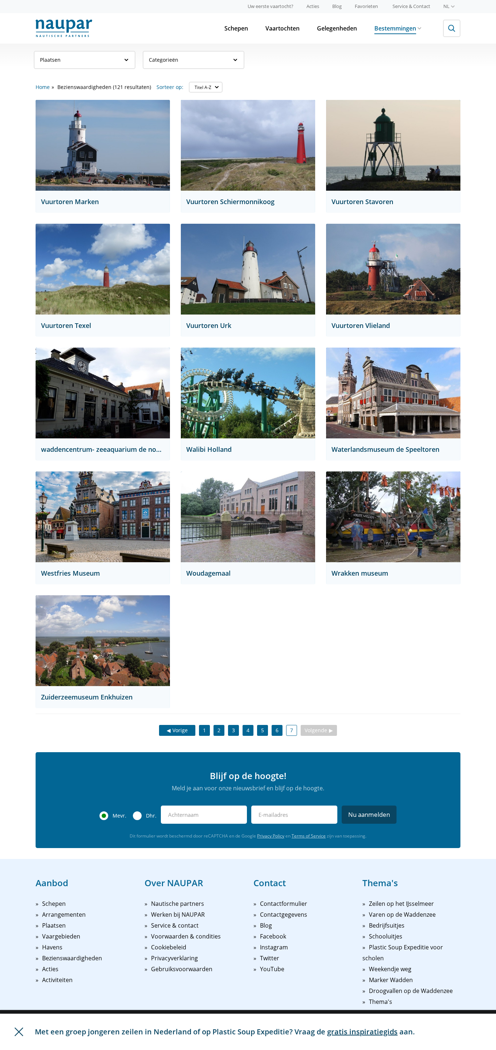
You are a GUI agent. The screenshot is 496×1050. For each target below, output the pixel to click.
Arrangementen (64, 915)
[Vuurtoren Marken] (103, 145)
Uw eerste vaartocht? (270, 6)
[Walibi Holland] (248, 393)
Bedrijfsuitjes (386, 925)
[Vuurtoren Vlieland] (393, 269)
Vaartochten (282, 28)
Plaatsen (50, 59)
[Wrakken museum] (393, 516)
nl (446, 6)
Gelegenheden (337, 28)
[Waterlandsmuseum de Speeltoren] (393, 393)
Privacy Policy (270, 836)
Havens (52, 947)
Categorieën (163, 59)
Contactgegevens (283, 915)
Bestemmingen (395, 28)
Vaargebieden (61, 936)
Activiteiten (57, 980)
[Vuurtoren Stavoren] (393, 145)
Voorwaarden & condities (186, 936)
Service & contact (175, 925)
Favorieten (366, 6)
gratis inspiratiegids (362, 1032)
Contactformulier (283, 904)
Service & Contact (411, 6)
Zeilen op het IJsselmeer (401, 904)
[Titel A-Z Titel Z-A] (206, 87)
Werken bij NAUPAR (178, 915)
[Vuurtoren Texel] (103, 269)
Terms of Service (309, 836)
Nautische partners (177, 904)
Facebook (273, 936)
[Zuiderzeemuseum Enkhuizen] (103, 640)
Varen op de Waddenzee (402, 915)
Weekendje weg (390, 969)
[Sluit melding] (19, 1031)
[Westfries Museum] (103, 516)
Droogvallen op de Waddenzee (411, 991)
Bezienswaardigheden (72, 958)
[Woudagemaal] (248, 516)
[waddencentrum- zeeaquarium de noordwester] (103, 393)
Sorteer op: (169, 87)
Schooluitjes (385, 936)
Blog (337, 6)
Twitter (269, 958)
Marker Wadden (391, 980)
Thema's (380, 1002)
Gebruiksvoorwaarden (181, 969)
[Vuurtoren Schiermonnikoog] (248, 145)
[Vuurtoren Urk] (248, 269)
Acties (312, 6)
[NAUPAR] (64, 28)
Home (43, 87)
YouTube (272, 969)
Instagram (274, 947)
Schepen (236, 28)
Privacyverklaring (174, 958)
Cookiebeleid (168, 947)
